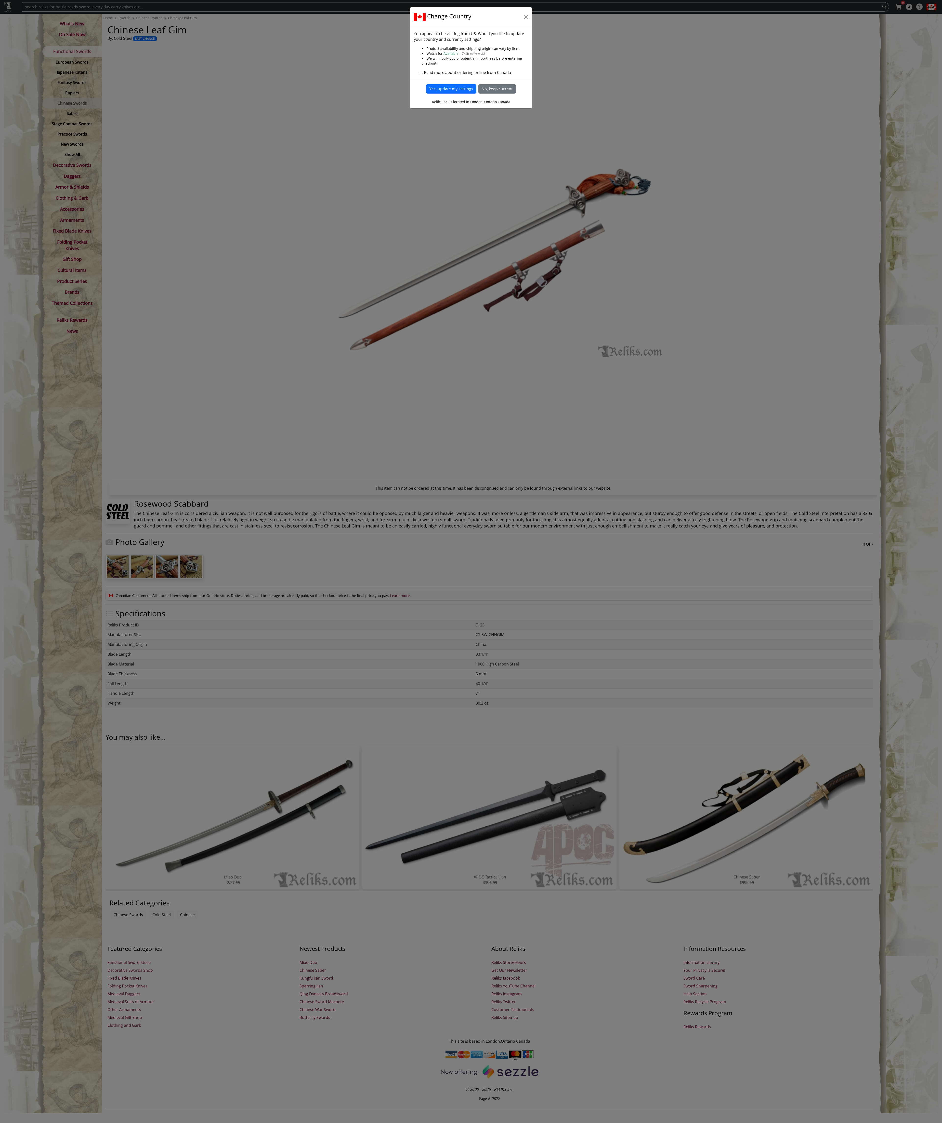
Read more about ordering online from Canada (467, 72)
